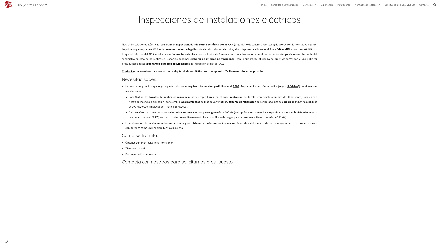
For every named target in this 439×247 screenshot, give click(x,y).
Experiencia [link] (327, 4)
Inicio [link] (264, 4)
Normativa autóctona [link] (366, 4)
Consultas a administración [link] (285, 4)
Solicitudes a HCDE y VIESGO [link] (400, 4)
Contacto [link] (424, 4)
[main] (219, 19)
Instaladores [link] (343, 4)
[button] (435, 5)
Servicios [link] (308, 4)
